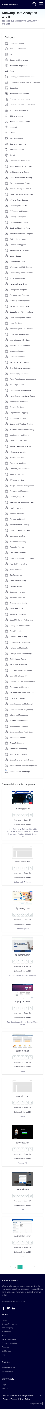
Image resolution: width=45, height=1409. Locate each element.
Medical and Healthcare (19, 435)
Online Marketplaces (18, 239)
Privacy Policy (7, 1372)
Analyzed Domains (9, 1343)
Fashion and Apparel (18, 245)
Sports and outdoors (18, 144)
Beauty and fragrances (19, 60)
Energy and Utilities (17, 698)
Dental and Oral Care (18, 441)
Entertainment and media (20, 99)
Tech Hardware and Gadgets (21, 234)
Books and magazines (18, 66)
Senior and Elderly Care (19, 306)
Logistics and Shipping (19, 413)
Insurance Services (17, 351)
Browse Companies (9, 1324)
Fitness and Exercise (18, 452)
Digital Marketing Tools (19, 222)
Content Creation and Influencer (22, 681)
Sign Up (5, 1388)
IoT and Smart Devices (19, 200)
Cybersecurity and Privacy (20, 183)
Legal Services (16, 323)
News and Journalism (18, 665)
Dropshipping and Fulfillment (21, 273)
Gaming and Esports (18, 217)
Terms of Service (8, 1368)
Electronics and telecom (19, 94)
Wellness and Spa (17, 480)
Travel (12, 155)
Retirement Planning (18, 581)
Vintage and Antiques (18, 290)
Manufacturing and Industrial (21, 704)
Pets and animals (17, 138)
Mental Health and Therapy (21, 446)
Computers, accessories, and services (25, 82)
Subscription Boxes (17, 278)
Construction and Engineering (21, 709)
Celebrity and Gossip (18, 659)
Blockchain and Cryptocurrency (22, 194)
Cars (12, 71)
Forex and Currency (18, 553)
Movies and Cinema (18, 614)
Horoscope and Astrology (20, 642)
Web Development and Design (22, 166)
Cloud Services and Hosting (21, 178)
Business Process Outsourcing (22, 430)
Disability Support (17, 497)
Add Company (7, 1328)
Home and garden (17, 43)
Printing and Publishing (19, 418)
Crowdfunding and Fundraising (22, 558)
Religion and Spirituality (19, 648)
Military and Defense (18, 737)
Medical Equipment (17, 474)
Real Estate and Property (20, 346)
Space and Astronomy (18, 749)
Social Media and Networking (21, 620)
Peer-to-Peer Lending (18, 564)
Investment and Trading (19, 525)
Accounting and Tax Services (21, 329)
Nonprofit (13, 127)
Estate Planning (16, 586)
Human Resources (17, 357)
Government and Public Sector (22, 732)
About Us (5, 1347)
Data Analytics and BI (18, 206)
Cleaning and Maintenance (20, 390)
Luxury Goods (15, 256)
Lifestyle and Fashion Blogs (21, 653)
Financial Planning (17, 547)
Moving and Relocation (19, 402)
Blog (3, 1355)
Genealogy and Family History (22, 760)
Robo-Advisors (16, 569)
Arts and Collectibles (18, 49)
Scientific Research (17, 743)
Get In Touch (7, 1351)
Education (14, 88)
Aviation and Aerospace (19, 721)
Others (12, 133)
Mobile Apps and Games (19, 172)
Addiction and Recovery (19, 491)
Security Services (17, 407)
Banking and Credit (17, 519)
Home (4, 1320)
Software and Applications (20, 161)
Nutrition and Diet (17, 458)
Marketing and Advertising (20, 340)
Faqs (4, 1335)
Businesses (6, 1332)
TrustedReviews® (10, 4)
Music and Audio (16, 609)
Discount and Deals (17, 262)
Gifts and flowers (16, 116)
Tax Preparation (16, 575)
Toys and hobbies (17, 150)
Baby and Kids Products (19, 295)
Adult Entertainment (18, 631)
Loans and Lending (17, 536)
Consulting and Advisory (19, 334)
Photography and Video (19, 374)
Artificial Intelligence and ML (21, 189)
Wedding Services (17, 385)
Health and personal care (20, 122)
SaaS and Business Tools (20, 228)
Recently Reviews (9, 1339)
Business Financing (17, 592)
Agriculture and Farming (19, 687)
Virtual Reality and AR (18, 676)
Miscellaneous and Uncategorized (23, 765)
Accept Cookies (35, 1403)
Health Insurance (16, 508)
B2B (11, 54)
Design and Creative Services (21, 424)
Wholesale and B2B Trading (21, 267)
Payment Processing (18, 541)
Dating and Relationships (20, 625)
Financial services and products (22, 105)
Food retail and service (19, 110)
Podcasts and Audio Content (21, 670)
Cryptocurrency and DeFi (20, 530)
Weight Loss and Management (22, 486)
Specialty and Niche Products (21, 312)
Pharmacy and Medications (20, 469)
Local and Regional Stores (20, 318)
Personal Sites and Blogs (20, 772)
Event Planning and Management (23, 379)
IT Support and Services (19, 211)
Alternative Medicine (18, 463)
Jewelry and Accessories (19, 250)
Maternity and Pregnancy (20, 301)
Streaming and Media (18, 603)
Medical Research (17, 514)
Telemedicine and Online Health (22, 502)
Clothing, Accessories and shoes (23, 77)
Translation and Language (20, 368)
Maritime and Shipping (19, 726)
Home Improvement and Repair (22, 396)
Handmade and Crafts (18, 284)
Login (4, 1384)
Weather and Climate (18, 754)
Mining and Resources (19, 715)
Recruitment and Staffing (20, 362)
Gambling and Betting (18, 637)
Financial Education (17, 597)
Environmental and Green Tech (22, 693)
